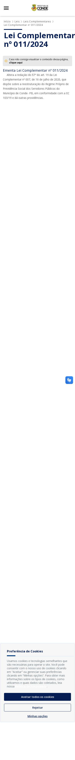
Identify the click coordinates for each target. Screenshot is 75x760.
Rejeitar (37, 707)
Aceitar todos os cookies (37, 697)
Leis (17, 21)
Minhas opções (38, 716)
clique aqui (15, 62)
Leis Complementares (37, 21)
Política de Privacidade (31, 686)
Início (7, 21)
